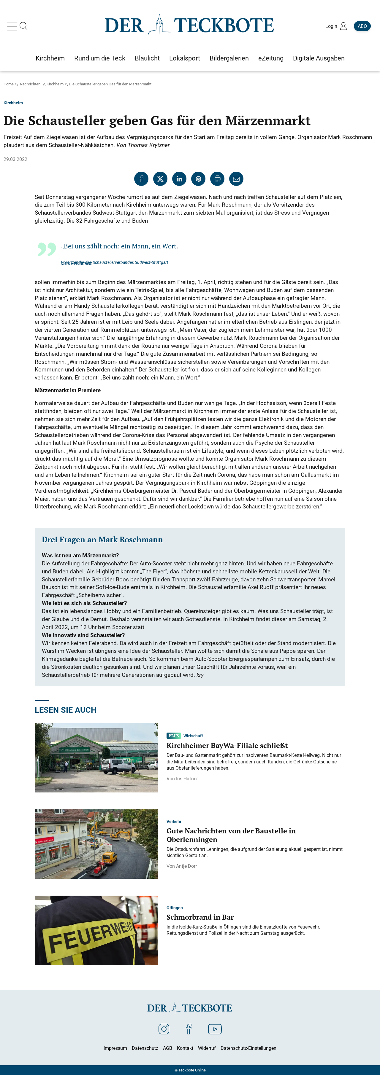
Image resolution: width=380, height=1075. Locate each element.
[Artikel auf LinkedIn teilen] (179, 179)
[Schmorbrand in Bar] (96, 930)
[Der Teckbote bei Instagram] (164, 1029)
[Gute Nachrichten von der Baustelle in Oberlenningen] (96, 843)
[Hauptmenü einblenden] (13, 26)
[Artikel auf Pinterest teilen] (198, 179)
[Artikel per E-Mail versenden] (236, 179)
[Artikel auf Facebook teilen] (141, 179)
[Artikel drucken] (217, 179)
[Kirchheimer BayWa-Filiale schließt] (96, 757)
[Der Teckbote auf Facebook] (188, 1029)
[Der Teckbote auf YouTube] (215, 1029)
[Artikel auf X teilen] (160, 179)
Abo (362, 26)
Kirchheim (55, 84)
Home (9, 84)
